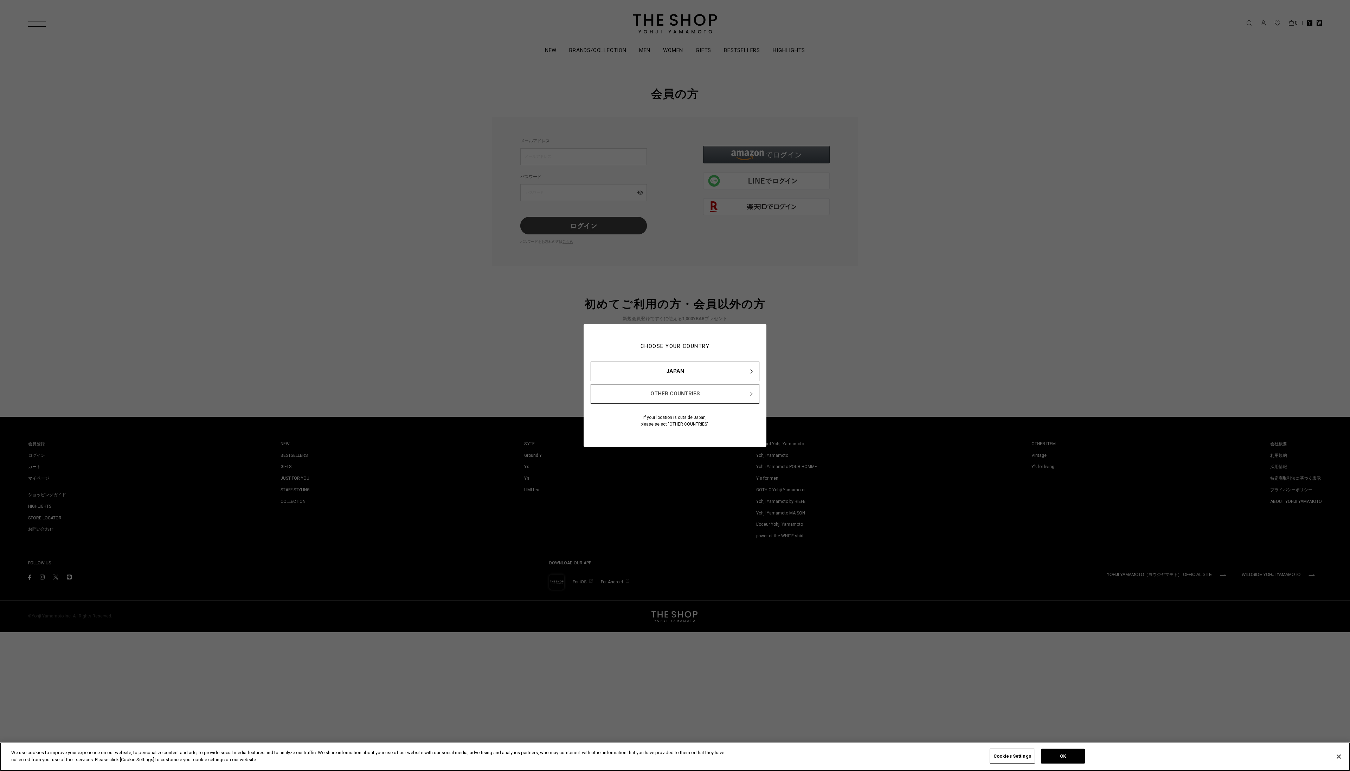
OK (1063, 756)
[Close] (1338, 756)
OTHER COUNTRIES (675, 393)
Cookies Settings (1012, 756)
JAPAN (675, 371)
